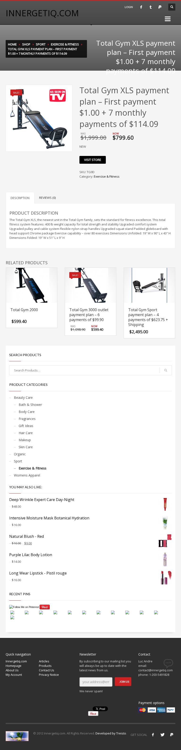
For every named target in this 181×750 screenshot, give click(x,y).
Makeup (25, 440)
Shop (26, 44)
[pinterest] (160, 7)
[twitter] (150, 7)
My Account (14, 675)
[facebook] (141, 7)
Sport (40, 44)
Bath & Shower (30, 404)
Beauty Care (23, 397)
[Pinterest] (171, 734)
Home (12, 44)
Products (45, 666)
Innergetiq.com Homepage (16, 663)
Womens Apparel (27, 475)
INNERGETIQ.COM (42, 13)
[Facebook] (152, 734)
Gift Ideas (26, 426)
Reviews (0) (47, 198)
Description (20, 198)
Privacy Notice (49, 675)
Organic (20, 454)
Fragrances (27, 418)
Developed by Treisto (110, 733)
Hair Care (26, 433)
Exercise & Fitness (65, 44)
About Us (12, 670)
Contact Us (46, 670)
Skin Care (26, 447)
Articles (44, 661)
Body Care (27, 411)
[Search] (166, 370)
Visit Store (92, 160)
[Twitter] (162, 734)
